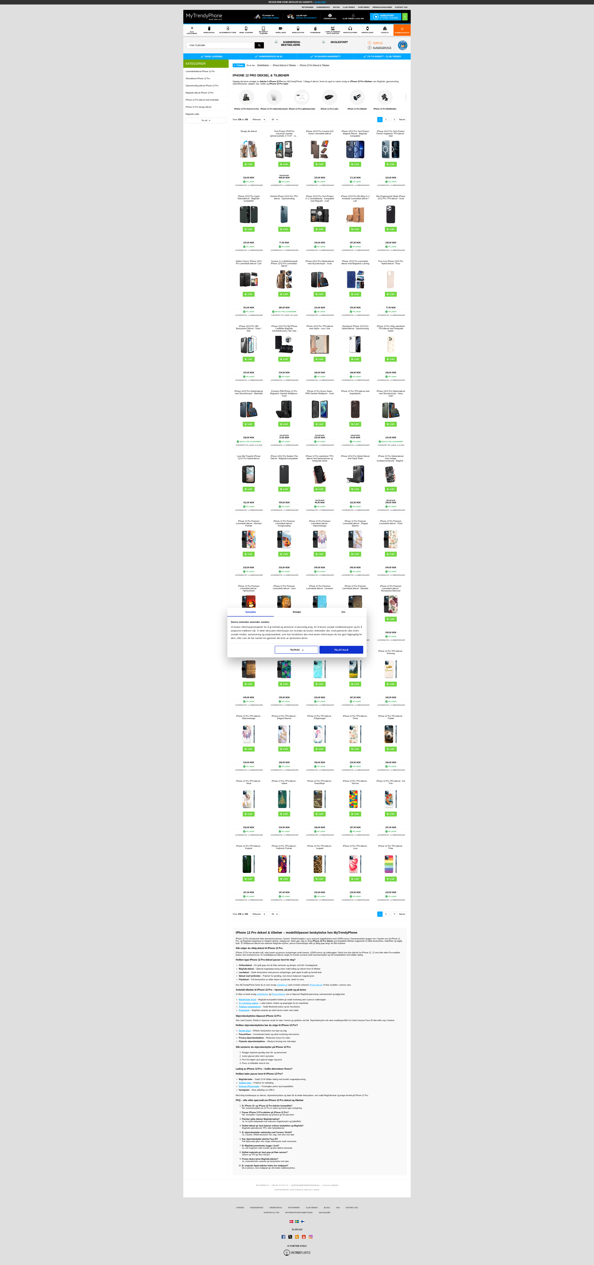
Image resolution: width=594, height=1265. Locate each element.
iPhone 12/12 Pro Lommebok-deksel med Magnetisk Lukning (355, 262)
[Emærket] (403, 45)
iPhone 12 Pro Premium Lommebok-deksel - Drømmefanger (319, 523)
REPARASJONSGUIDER (382, 7)
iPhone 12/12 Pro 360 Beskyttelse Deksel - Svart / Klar (248, 328)
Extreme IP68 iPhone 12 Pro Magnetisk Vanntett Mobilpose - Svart (284, 393)
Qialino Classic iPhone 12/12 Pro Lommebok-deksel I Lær (249, 262)
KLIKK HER (320, 2)
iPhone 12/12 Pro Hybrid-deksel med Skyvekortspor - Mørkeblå (249, 392)
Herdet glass (245, 1031)
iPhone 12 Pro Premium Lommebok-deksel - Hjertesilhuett (248, 588)
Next (404, 101)
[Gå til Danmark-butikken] (291, 1221)
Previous (236, 101)
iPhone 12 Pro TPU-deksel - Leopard (319, 847)
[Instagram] (310, 1237)
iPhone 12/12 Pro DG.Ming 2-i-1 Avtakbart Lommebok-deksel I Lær (355, 198)
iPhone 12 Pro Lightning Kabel (302, 109)
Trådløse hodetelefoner (250, 1007)
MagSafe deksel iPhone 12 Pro (199, 93)
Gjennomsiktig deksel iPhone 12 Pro (202, 85)
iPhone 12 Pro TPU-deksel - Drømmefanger (248, 717)
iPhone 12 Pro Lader (329, 109)
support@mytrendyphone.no (305, 1185)
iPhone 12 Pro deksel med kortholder (202, 100)
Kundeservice (323, 7)
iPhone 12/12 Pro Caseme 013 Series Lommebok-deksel (319, 132)
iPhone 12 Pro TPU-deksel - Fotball (390, 717)
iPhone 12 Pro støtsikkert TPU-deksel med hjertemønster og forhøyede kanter (320, 458)
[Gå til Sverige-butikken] (297, 1221)
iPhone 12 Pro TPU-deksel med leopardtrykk (355, 392)
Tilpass (295, 650)
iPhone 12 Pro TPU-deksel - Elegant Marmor (284, 717)
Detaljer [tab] (297, 611)
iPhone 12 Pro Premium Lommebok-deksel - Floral (390, 522)
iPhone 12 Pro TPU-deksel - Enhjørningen (319, 717)
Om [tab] (343, 611)
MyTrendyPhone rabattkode (299, 1212)
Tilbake (240, 65)
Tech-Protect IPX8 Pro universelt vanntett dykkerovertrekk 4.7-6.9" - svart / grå (284, 133)
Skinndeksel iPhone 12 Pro (198, 78)
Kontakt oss (401, 7)
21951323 (334, 1185)
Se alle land (297, 1229)
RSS (338, 1208)
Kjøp (321, 164)
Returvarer (307, 7)
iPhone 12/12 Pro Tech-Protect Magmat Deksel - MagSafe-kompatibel (355, 133)
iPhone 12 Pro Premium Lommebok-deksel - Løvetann (319, 587)
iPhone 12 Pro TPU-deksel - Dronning (390, 652)
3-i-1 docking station (248, 1003)
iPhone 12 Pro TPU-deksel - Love (355, 847)
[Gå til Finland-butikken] (302, 1221)
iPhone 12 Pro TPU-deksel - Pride (390, 847)
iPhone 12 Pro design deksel (198, 107)
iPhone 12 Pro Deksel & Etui (246, 109)
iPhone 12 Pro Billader (357, 109)
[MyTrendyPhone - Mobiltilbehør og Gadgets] (204, 16)
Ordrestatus (275, 1208)
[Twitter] (290, 1237)
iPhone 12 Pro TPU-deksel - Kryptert (248, 847)
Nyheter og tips (271, 1212)
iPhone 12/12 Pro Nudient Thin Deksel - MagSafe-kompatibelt (284, 457)
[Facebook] (283, 1237)
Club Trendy (349, 7)
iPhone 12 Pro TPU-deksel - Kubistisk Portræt (284, 847)
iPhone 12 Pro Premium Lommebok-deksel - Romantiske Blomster (390, 588)
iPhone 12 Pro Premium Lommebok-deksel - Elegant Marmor (355, 523)
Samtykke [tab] (250, 611)
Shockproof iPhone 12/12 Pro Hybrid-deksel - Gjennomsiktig (355, 327)
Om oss (336, 7)
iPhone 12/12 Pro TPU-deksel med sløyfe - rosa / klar (319, 327)
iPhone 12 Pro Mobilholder (385, 109)
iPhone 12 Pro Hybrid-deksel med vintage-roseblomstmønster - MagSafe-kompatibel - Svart (391, 458)
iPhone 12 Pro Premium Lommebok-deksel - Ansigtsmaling (284, 523)
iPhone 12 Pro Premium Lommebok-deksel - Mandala (355, 587)
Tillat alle (341, 650)
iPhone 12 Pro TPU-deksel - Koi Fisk (391, 782)
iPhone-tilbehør (278, 994)
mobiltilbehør (262, 994)
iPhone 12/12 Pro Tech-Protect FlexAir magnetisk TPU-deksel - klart (391, 133)
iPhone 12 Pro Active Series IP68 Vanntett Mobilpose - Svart (319, 392)
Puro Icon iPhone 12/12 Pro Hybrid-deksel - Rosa (390, 262)
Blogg (327, 1208)
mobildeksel (282, 985)
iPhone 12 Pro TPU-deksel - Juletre (284, 782)
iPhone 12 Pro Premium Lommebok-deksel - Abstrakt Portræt (249, 523)
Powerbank (244, 1010)
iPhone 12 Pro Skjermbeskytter (274, 109)
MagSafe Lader (192, 114)
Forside (240, 1208)
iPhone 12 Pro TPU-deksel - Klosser (355, 782)
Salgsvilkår (324, 1212)
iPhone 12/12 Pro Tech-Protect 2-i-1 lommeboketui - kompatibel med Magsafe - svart (319, 198)
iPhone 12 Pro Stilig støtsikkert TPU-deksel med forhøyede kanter (391, 328)
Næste (402, 119)
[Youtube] (304, 1237)
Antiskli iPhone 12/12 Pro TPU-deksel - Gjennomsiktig (284, 197)
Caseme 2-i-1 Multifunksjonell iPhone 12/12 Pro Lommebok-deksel (284, 263)
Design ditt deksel (249, 131)
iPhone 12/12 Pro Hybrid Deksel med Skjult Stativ (355, 457)
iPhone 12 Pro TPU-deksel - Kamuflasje (319, 782)
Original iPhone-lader (249, 1086)
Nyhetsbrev (364, 7)
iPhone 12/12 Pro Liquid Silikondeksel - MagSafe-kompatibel (248, 198)
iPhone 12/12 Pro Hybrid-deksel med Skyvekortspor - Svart (320, 262)
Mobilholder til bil (247, 999)
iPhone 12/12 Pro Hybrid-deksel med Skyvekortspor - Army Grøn (391, 393)
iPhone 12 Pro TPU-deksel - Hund (248, 782)
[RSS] (297, 1237)
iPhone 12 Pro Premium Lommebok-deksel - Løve (284, 587)
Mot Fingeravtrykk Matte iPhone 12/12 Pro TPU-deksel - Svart (390, 197)
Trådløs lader (245, 1083)
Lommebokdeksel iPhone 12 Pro (200, 71)
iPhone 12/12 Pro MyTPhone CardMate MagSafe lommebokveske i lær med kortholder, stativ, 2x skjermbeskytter (284, 328)
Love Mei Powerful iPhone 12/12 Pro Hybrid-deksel (248, 457)
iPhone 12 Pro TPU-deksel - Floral (355, 717)
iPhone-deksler (316, 985)
